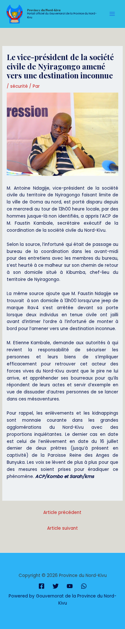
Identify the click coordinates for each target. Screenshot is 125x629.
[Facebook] (41, 586)
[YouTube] (70, 586)
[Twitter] (56, 586)
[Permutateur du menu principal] (112, 14)
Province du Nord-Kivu (44, 10)
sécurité (19, 86)
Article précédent (62, 512)
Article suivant (62, 528)
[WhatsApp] (84, 586)
